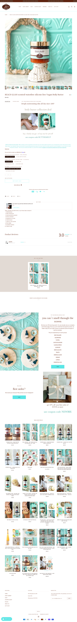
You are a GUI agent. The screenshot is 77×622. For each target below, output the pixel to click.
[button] (17, 184)
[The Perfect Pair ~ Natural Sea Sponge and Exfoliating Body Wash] (12, 483)
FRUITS (57, 352)
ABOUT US (7, 603)
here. (49, 326)
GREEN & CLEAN (58, 354)
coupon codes (16, 101)
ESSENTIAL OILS (58, 362)
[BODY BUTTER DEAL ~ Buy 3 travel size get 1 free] (64, 537)
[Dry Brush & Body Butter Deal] (30, 509)
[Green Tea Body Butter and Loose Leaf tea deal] (64, 509)
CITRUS (58, 359)
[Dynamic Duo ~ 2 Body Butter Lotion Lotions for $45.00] (12, 432)
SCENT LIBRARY (8, 595)
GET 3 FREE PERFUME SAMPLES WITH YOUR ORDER (31, 101)
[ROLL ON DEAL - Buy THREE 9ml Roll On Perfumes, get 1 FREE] (38, 273)
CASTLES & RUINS (57, 342)
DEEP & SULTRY (57, 349)
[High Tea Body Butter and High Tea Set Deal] (30, 537)
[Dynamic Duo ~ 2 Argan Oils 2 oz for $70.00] (12, 457)
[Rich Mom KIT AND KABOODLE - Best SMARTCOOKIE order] (47, 563)
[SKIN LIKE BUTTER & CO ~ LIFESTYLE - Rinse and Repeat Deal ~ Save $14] (64, 483)
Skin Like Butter (32, 614)
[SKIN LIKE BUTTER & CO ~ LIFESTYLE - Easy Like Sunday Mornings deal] (47, 483)
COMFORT (57, 347)
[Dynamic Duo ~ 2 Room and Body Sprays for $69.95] (47, 432)
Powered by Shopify (44, 614)
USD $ (38, 611)
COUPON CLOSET (8, 599)
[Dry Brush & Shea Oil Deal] (12, 509)
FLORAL (58, 340)
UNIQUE (58, 357)
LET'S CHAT (7, 605)
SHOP (58, 366)
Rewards (6, 601)
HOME (6, 593)
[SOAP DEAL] (30, 457)
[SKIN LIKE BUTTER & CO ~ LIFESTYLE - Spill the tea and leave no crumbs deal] (12, 537)
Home (6, 14)
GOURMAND (58, 337)
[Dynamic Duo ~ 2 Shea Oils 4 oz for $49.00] (64, 432)
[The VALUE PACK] (12, 563)
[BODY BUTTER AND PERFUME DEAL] (47, 457)
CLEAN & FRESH (58, 345)
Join (69, 598)
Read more (7, 148)
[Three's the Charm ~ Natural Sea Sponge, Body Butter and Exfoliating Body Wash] (30, 483)
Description (7, 101)
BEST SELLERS (57, 335)
